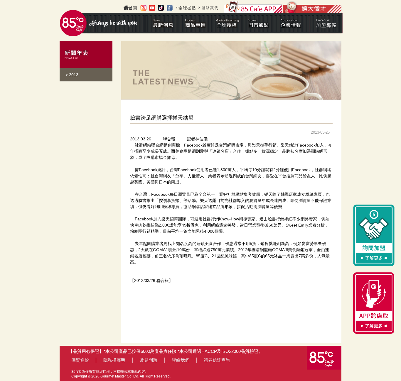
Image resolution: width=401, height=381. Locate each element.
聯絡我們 (180, 360)
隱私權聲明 (114, 360)
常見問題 (148, 360)
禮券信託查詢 (217, 360)
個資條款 (80, 360)
